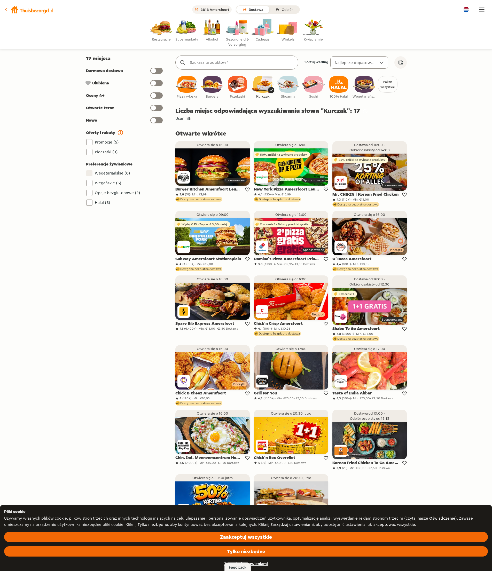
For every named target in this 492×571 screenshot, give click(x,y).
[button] (28, 9)
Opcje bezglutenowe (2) (117, 192)
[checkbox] (187, 87)
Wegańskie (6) (108, 183)
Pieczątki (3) (106, 152)
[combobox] (242, 62)
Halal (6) (102, 202)
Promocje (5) (107, 142)
